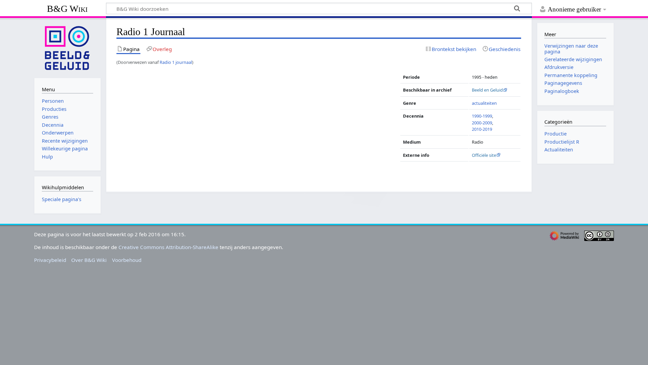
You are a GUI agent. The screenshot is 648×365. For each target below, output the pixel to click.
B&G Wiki (67, 8)
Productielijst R (561, 142)
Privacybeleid (50, 260)
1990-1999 (482, 116)
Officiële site (484, 155)
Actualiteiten (558, 149)
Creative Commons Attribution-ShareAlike (168, 247)
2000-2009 (482, 123)
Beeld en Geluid (487, 90)
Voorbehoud (126, 260)
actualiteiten (484, 103)
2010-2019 (482, 129)
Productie (555, 133)
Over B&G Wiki (89, 260)
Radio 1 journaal (176, 62)
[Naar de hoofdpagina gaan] (67, 47)
